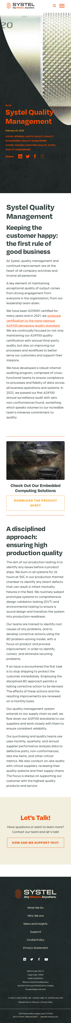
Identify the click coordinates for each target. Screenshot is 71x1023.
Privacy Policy (47, 1002)
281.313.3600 (18, 1017)
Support (35, 931)
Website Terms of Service (29, 1002)
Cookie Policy (35, 939)
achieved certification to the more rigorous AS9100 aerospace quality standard (33, 320)
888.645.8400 (31, 1017)
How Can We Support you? (35, 842)
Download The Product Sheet (35, 502)
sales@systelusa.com (49, 1017)
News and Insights (35, 923)
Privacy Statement (35, 947)
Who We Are (35, 915)
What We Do (35, 907)
